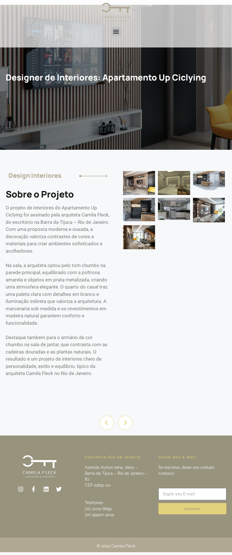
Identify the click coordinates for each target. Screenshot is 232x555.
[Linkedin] (46, 489)
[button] (116, 31)
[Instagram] (20, 489)
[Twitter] (59, 489)
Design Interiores (34, 175)
